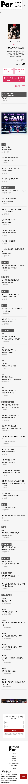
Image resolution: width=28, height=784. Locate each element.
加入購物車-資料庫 (8, 79)
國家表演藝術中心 (14, 763)
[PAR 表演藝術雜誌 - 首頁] (10, 4)
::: (21, 2)
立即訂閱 (14, 730)
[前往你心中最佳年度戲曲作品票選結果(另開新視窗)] (14, 123)
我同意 (23, 777)
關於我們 (14, 754)
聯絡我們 (14, 756)
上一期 (9, 41)
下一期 (19, 41)
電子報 (14, 761)
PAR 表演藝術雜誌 (14, 748)
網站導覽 (14, 768)
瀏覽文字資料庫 (8, 70)
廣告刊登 (14, 758)
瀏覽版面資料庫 (19, 70)
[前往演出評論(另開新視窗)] (14, 701)
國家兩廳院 (14, 766)
